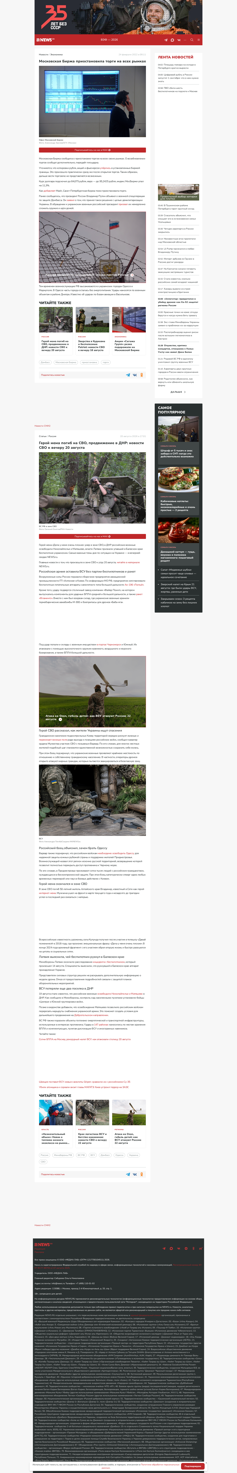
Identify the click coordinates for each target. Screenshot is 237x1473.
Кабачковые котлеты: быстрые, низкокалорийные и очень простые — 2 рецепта (178, 506)
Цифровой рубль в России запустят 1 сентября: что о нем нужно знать (178, 78)
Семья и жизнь (168, 446)
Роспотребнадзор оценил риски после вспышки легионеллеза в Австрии (178, 335)
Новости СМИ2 (42, 425)
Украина (133, 1155)
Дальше (176, 392)
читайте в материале (128, 562)
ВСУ (93, 1155)
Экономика (121, 337)
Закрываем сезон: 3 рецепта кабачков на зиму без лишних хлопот (179, 602)
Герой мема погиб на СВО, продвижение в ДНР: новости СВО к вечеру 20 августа (55, 346)
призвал (123, 204)
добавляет (49, 190)
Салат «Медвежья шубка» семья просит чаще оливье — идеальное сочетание (178, 573)
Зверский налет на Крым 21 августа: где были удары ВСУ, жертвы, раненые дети (179, 588)
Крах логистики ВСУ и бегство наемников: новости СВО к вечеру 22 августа (92, 1138)
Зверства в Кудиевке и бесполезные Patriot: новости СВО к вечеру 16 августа (91, 346)
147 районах (101, 1024)
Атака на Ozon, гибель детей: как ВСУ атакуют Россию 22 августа (128, 1138)
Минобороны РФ (63, 1155)
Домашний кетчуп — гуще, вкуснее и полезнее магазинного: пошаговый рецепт (178, 556)
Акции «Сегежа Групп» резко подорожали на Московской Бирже (127, 346)
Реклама (39, 1252)
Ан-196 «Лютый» (134, 584)
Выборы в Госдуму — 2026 (109, 40)
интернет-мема (47, 893)
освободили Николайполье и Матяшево (120, 993)
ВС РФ (81, 1155)
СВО (43, 1161)
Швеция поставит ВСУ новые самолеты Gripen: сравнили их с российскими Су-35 (84, 1081)
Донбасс (45, 362)
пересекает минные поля (53, 739)
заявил (70, 200)
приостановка (89, 362)
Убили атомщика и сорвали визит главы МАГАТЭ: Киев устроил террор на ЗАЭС (84, 1087)
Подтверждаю (193, 1466)
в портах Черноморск (109, 644)
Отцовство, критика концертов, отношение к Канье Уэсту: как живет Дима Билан (175, 349)
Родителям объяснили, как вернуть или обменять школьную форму (176, 382)
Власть (45, 1130)
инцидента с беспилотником (109, 962)
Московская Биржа (66, 362)
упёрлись (105, 168)
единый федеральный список (146, 1315)
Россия (45, 337)
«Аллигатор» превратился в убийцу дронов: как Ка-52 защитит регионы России (178, 302)
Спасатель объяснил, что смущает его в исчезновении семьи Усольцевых (177, 219)
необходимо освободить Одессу (116, 853)
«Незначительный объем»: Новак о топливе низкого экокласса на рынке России (54, 1140)
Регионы (119, 1130)
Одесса (119, 1155)
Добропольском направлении (91, 1015)
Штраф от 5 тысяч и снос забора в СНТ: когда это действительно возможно (177, 453)
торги (106, 362)
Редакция (40, 1248)
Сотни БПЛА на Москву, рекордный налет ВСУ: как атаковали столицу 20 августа (84, 1039)
